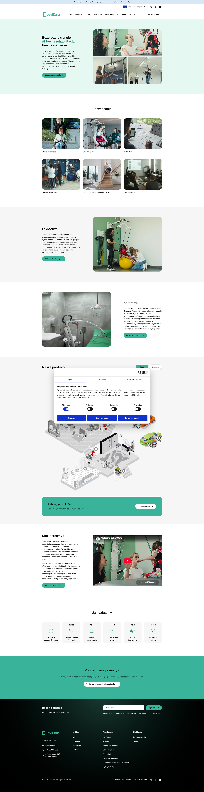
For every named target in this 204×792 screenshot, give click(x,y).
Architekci (128, 152)
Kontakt (133, 14)
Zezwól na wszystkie (132, 418)
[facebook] (151, 7)
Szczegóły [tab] (102, 379)
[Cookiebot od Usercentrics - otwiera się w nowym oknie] (138, 372)
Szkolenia (98, 14)
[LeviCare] (51, 14)
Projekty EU (76, 746)
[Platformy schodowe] (123, 471)
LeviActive (107, 737)
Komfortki (106, 741)
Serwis (124, 14)
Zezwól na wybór (102, 418)
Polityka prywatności (123, 780)
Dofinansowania (111, 14)
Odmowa (71, 418)
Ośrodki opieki (88, 152)
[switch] (90, 409)
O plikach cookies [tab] (134, 379)
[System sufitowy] (85, 469)
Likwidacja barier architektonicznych (97, 192)
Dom (142, 367)
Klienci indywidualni (50, 152)
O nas (88, 14)
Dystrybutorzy (129, 192)
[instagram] (155, 7)
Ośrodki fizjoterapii (49, 192)
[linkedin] (160, 7)
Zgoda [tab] (70, 380)
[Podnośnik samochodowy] (159, 438)
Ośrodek (155, 367)
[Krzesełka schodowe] (108, 425)
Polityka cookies (140, 780)
